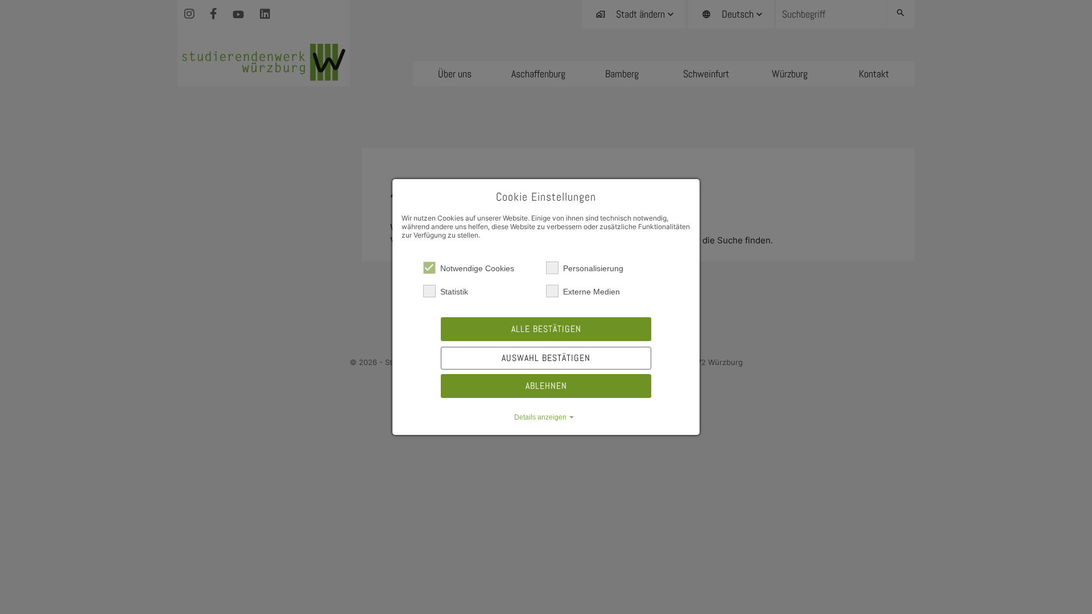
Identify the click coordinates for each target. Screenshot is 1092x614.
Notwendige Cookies (477, 268)
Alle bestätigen (546, 329)
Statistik (454, 291)
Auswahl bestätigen (546, 358)
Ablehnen (546, 386)
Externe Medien (591, 291)
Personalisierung (593, 268)
